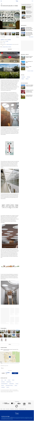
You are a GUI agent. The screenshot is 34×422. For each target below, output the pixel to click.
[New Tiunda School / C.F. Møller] (23, 63)
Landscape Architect (5, 46)
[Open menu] (1, 1)
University (2, 39)
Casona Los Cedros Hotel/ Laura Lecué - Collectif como (29, 16)
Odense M (2, 385)
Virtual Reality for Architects (9, 385)
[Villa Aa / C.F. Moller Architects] (23, 68)
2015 (4, 42)
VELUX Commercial (9, 44)
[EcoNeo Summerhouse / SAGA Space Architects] (23, 97)
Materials (23, 78)
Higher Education (11, 383)
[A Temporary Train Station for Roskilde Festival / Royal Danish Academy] (23, 92)
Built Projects (3, 381)
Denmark (9, 39)
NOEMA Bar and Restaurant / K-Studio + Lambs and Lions (29, 12)
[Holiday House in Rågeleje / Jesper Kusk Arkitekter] (23, 87)
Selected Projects (9, 381)
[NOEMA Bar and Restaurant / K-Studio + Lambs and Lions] (23, 12)
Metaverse (27, 78)
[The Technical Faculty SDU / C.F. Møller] (2, 331)
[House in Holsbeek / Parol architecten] (23, 8)
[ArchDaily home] (17, 1)
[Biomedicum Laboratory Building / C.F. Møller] (23, 58)
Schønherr (9, 46)
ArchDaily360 (3, 387)
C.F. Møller (6, 41)
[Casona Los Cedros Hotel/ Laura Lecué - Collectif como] (23, 17)
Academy (16, 385)
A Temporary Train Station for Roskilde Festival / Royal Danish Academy (29, 91)
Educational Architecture (4, 383)
